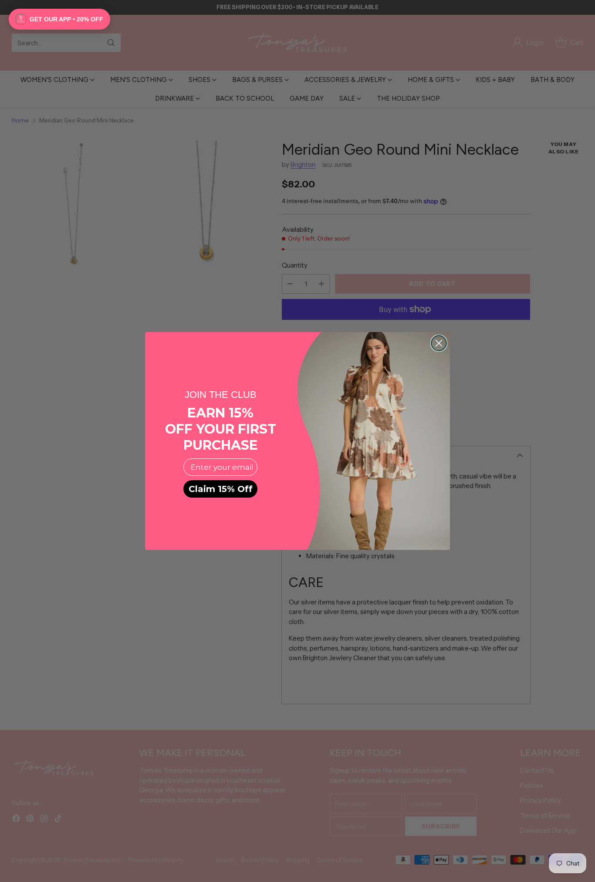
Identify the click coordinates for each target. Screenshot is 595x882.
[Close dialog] (438, 343)
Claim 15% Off (221, 489)
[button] (59, 19)
